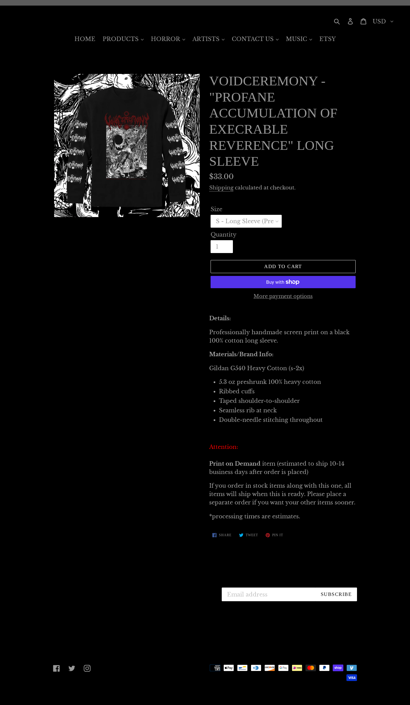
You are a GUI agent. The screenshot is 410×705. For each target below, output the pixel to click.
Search (161, 590)
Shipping (221, 187)
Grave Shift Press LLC (100, 691)
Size (216, 209)
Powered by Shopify (153, 691)
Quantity (224, 234)
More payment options (283, 296)
